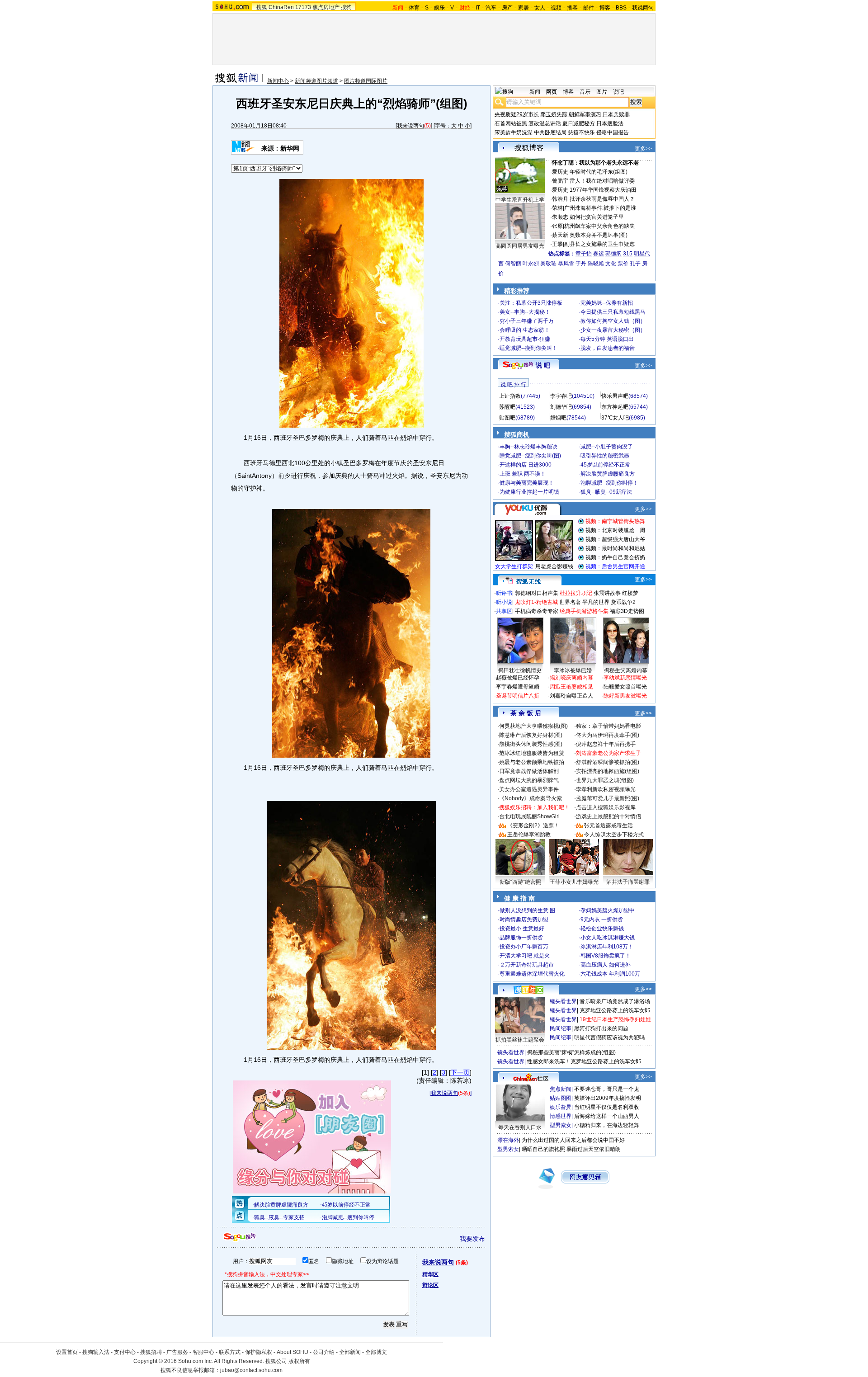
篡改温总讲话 (544, 123)
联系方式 (230, 1352)
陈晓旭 (596, 263)
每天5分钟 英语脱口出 (607, 339)
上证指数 (510, 396)
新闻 (534, 92)
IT (478, 8)
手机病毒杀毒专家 (536, 611)
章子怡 (584, 253)
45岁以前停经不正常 (605, 465)
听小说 (504, 602)
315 (627, 253)
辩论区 (430, 1285)
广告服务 (177, 1352)
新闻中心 (278, 81)
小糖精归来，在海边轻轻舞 (606, 1125)
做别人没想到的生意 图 (527, 910)
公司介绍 (324, 1352)
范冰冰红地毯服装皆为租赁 (531, 753)
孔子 (635, 263)
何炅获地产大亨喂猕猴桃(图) (533, 726)
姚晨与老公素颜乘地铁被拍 (531, 762)
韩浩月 (560, 199)
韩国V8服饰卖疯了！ (605, 956)
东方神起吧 (614, 407)
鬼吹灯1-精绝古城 (536, 602)
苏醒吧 (507, 407)
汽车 (491, 8)
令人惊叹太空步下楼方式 (614, 834)
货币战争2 (623, 602)
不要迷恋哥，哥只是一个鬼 (606, 1089)
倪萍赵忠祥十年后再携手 (606, 744)
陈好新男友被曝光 (625, 696)
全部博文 (376, 1352)
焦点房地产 (326, 7)
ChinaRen (281, 7)
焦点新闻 (560, 1089)
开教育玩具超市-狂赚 (525, 339)
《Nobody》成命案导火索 (530, 798)
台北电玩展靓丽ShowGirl (529, 816)
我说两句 (643, 8)
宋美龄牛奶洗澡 (514, 132)
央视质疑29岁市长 (517, 114)
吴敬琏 (548, 263)
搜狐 (261, 7)
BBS (621, 8)
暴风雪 (566, 263)
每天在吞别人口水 (520, 1127)
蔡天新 (560, 235)
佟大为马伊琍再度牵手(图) (607, 735)
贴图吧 (507, 418)
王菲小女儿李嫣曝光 (574, 882)
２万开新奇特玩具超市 (527, 965)
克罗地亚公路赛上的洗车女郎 (615, 1010)
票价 (623, 263)
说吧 (618, 92)
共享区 (504, 611)
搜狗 (346, 7)
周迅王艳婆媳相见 (571, 687)
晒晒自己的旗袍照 (543, 1149)
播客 (572, 8)
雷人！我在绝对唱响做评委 (602, 181)
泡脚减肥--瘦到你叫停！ (609, 483)
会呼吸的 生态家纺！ (525, 330)
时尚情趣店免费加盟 (524, 919)
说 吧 (543, 365)
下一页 (460, 1072)
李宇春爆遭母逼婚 (517, 687)
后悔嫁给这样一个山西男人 (606, 1116)
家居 (523, 8)
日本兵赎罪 (616, 114)
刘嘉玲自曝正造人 (571, 696)
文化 (610, 263)
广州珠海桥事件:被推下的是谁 (600, 208)
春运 (598, 253)
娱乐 (439, 8)
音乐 (585, 92)
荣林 (557, 208)
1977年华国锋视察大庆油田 (603, 190)
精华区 (430, 1274)
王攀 (557, 244)
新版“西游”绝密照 (520, 882)
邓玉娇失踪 (553, 114)
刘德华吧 (561, 407)
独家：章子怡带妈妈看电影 (608, 726)
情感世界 (560, 1116)
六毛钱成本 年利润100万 (610, 974)
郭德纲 (613, 253)
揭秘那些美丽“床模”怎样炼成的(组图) (571, 1052)
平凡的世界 (595, 602)
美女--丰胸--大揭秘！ (525, 312)
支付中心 (125, 1352)
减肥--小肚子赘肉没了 (606, 446)
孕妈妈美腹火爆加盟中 (607, 910)
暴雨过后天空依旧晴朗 (593, 1149)
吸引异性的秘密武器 (604, 456)
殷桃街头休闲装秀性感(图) (530, 744)
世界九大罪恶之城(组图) (605, 780)
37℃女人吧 (615, 418)
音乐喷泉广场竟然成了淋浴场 (615, 1001)
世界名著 (570, 602)
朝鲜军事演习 (585, 114)
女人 (539, 8)
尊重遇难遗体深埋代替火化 (532, 974)
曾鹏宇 (560, 181)
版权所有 (299, 1361)
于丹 (581, 263)
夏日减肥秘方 (578, 123)
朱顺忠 (560, 217)
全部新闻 (350, 1352)
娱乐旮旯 (560, 1107)
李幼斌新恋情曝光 (625, 677)
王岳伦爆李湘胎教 (529, 834)
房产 (507, 8)
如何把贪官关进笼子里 (597, 217)
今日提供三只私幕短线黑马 (613, 312)
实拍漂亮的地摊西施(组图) (607, 771)
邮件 (588, 8)
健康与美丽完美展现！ (527, 483)
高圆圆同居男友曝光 (519, 246)
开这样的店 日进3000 (526, 465)
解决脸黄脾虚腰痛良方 (607, 474)
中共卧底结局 (550, 132)
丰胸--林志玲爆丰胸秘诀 (528, 446)
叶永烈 (531, 263)
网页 (551, 92)
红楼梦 (630, 593)
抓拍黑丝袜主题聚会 (519, 1040)
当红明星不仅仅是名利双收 (606, 1107)
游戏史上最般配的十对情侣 (608, 816)
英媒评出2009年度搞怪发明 (607, 1098)
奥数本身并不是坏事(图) (598, 235)
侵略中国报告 (612, 132)
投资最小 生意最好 (522, 928)
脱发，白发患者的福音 (607, 348)
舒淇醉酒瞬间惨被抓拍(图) (607, 762)
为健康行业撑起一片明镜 (529, 492)
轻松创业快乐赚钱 (602, 928)
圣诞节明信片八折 (517, 696)
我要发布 (472, 1238)
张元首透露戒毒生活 (608, 825)
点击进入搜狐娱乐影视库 (606, 807)
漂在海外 (508, 1140)
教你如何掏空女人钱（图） (613, 321)
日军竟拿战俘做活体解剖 (529, 771)
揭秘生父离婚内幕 (625, 670)
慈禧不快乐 (581, 132)
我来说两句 (410, 126)
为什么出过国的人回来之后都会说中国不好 (573, 1140)
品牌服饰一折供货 (521, 937)
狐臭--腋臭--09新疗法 (606, 492)
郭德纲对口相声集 (536, 593)
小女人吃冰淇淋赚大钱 (607, 937)
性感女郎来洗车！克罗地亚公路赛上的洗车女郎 (584, 1061)
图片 (601, 92)
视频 (556, 8)
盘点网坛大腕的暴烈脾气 (529, 780)
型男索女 (560, 1125)
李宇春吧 (561, 396)
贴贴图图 (560, 1098)
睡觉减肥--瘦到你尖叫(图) (530, 456)
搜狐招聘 (151, 1352)
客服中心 (203, 1352)
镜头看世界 (563, 1001)
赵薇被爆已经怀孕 (517, 677)
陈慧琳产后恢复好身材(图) (530, 735)
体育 (414, 8)
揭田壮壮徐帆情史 (520, 670)
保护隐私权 (258, 1352)
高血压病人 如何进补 (605, 965)
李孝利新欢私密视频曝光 (606, 789)
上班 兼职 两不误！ (523, 474)
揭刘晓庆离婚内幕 (571, 677)
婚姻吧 (558, 418)
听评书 (504, 593)
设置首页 (67, 1352)
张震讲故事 (607, 593)
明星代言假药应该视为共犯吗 (609, 1037)
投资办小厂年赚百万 (524, 946)
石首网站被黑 (511, 123)
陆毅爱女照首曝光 (625, 687)
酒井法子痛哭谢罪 (628, 882)
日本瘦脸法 (609, 123)
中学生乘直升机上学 (519, 200)
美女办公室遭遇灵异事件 (529, 789)
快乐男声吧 (614, 396)
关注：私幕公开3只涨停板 (531, 303)
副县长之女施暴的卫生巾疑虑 (599, 244)
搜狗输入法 (95, 1352)
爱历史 (560, 172)
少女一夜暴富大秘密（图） (613, 330)
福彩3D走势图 (627, 611)
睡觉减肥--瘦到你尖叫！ (528, 348)
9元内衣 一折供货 (601, 919)
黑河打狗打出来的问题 (601, 1028)
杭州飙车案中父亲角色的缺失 (599, 226)
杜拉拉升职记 (576, 593)
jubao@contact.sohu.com (251, 1370)
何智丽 (513, 263)
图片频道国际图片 (365, 81)
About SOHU (292, 1352)
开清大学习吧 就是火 (525, 956)
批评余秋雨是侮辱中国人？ (602, 199)
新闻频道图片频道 (316, 81)
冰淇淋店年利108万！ (606, 946)
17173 (303, 7)
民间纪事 (560, 1028)
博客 (604, 8)
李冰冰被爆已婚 (573, 670)
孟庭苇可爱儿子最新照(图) (607, 798)
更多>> (643, 149)
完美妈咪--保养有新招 (606, 303)
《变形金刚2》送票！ (533, 825)
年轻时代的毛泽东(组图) (598, 172)
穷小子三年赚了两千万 (527, 321)
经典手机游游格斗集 (584, 611)
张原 (557, 226)
